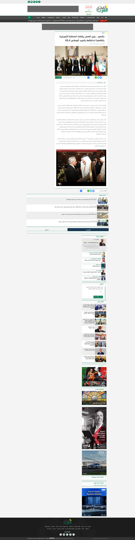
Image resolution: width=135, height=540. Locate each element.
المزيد (38, 17)
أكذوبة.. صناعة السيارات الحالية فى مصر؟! (92, 272)
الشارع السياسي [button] (90, 17)
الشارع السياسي (77, 526)
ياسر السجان (98, 264)
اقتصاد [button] (64, 17)
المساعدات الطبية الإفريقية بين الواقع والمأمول (92, 278)
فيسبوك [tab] (87, 229)
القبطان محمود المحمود (96, 258)
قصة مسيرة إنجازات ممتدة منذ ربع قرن (92, 260)
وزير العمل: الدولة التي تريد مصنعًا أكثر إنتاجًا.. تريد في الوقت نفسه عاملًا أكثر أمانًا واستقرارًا (93, 21)
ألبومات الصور (101, 365)
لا (101, 294)
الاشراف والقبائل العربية (69, 529)
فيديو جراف (49, 529)
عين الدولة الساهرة (97, 266)
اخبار (102, 17)
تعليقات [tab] (46, 229)
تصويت (100, 297)
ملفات (98, 17)
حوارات (82, 529)
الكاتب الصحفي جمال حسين (95, 252)
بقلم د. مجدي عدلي (97, 276)
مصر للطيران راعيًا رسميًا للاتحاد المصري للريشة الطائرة (56, 21)
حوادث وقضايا (75, 17)
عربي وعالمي (47, 526)
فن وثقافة (82, 17)
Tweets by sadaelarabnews (100, 485)
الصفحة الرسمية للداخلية (95, 254)
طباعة (57, 77)
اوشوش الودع (77, 529)
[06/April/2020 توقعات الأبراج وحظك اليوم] (94, 398)
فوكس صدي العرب (60, 529)
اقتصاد (57, 526)
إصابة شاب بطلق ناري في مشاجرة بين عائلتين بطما (28, 21)
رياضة (69, 17)
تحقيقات (43, 17)
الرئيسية (89, 526)
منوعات (54, 529)
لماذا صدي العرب (99, 538)
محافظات (58, 17)
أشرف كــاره (96, 239)
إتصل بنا (94, 538)
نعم (101, 292)
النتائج (95, 297)
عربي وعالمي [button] (51, 17)
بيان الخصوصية (105, 538)
